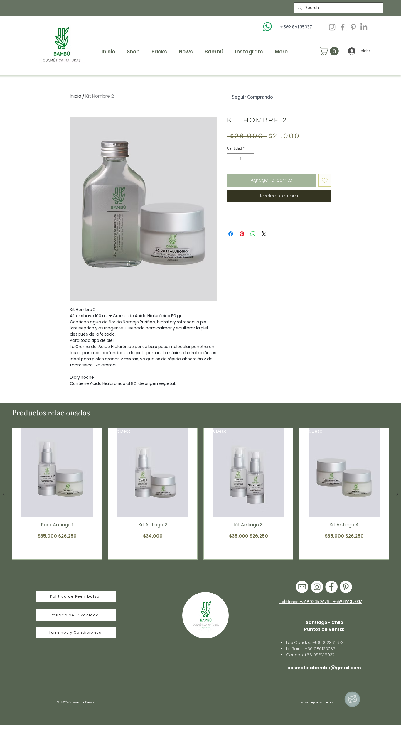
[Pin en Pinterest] (241, 233)
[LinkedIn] (364, 27)
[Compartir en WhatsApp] (253, 233)
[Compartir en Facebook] (230, 233)
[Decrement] (231, 159)
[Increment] (249, 159)
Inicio (75, 96)
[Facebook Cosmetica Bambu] (342, 27)
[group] (200, 493)
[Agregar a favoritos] (324, 180)
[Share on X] (264, 233)
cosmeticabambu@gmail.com (324, 668)
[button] (330, 51)
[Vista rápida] (57, 472)
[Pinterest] (353, 27)
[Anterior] (3, 493)
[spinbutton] (240, 159)
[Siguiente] (397, 493)
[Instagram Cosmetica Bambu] (332, 27)
